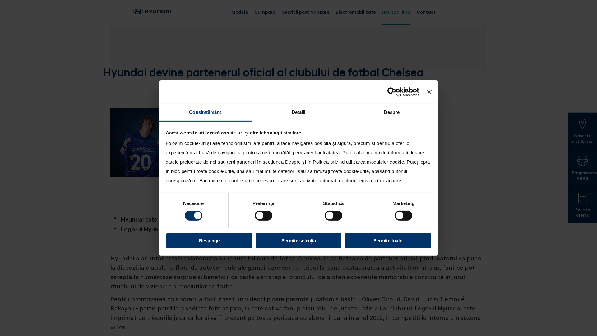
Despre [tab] (392, 112)
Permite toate (387, 240)
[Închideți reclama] (429, 92)
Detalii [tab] (299, 112)
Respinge (209, 240)
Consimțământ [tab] (205, 112)
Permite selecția (298, 240)
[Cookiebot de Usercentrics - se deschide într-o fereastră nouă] (392, 91)
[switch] (263, 216)
